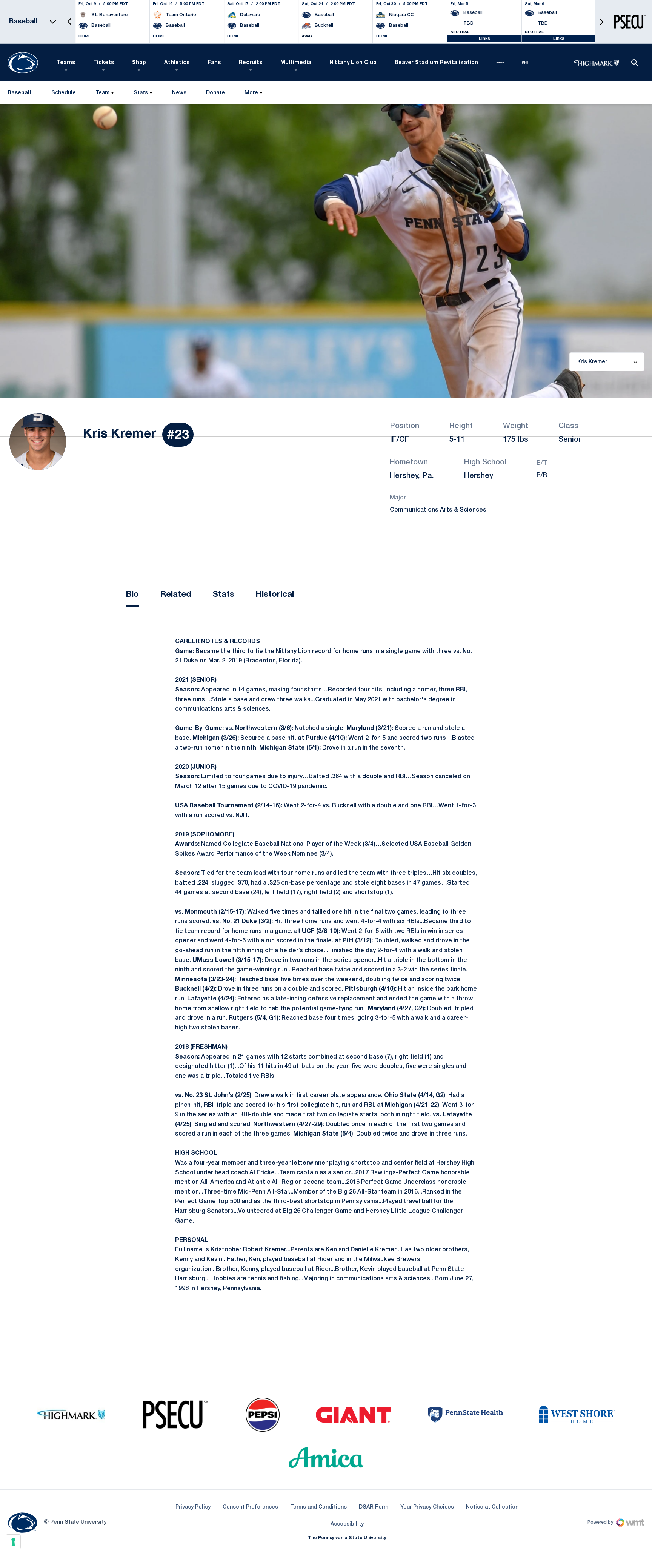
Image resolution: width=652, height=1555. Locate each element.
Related (175, 594)
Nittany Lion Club (353, 62)
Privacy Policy (193, 1507)
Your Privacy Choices (427, 1507)
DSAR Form (373, 1507)
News (179, 93)
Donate (215, 94)
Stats (141, 93)
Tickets (103, 62)
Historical (274, 594)
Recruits (250, 62)
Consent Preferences (250, 1507)
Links (484, 39)
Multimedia (295, 62)
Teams (66, 62)
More (251, 93)
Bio (132, 594)
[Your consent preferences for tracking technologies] (13, 1542)
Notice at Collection (492, 1507)
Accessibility (347, 1524)
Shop (139, 62)
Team (102, 93)
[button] (69, 21)
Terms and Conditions (318, 1507)
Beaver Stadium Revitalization (436, 62)
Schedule (63, 93)
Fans (214, 62)
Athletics (176, 62)
